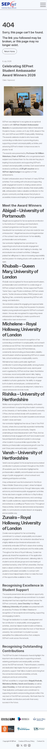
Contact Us (40, 741)
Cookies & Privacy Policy (26, 741)
